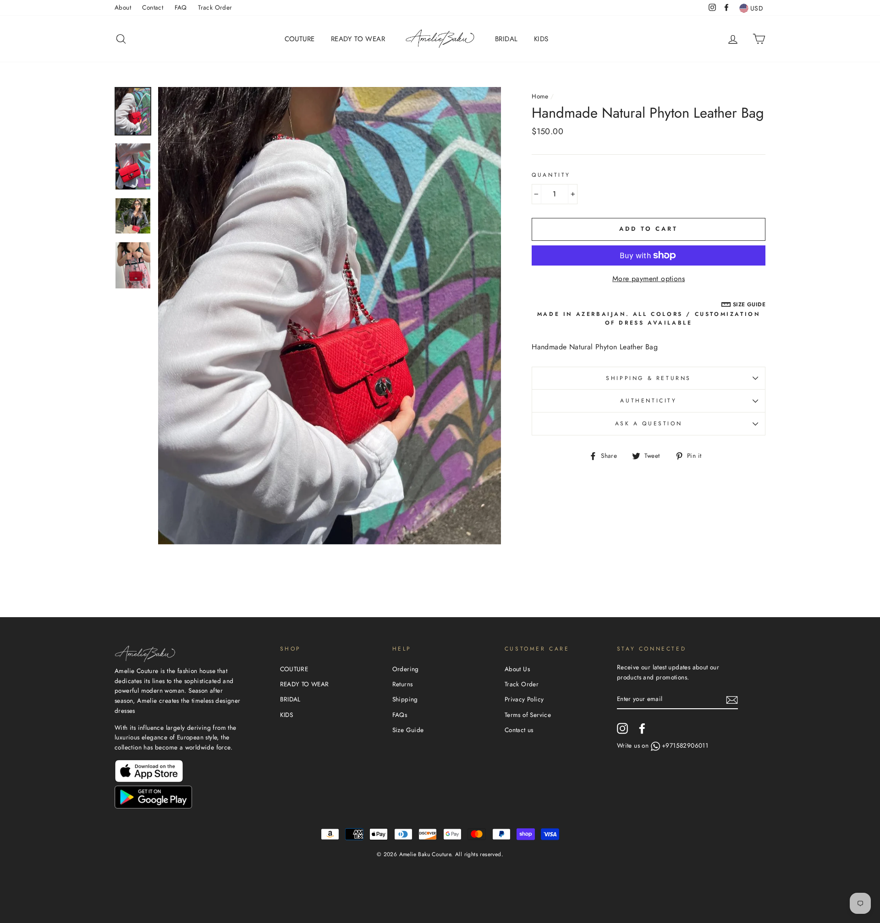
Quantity (551, 175)
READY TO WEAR (358, 39)
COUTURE (300, 39)
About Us (517, 668)
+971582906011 (685, 745)
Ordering (405, 668)
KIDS (541, 39)
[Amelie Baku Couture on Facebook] (642, 728)
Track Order (215, 7)
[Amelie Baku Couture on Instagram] (622, 728)
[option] (329, 315)
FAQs (399, 714)
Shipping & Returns (648, 378)
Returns (402, 684)
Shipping (405, 699)
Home (540, 96)
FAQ (181, 7)
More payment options (648, 278)
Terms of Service (528, 714)
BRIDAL (506, 39)
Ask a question (648, 423)
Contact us (519, 729)
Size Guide (408, 729)
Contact (152, 7)
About (123, 7)
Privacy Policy (524, 699)
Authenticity (648, 400)
